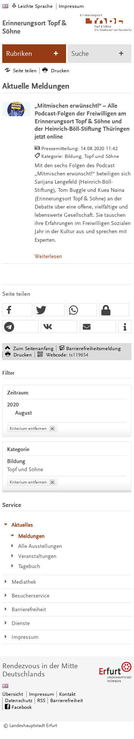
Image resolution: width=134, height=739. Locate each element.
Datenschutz (18, 700)
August (23, 413)
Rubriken (19, 54)
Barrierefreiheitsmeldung (93, 348)
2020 (13, 405)
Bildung (16, 461)
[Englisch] (5, 6)
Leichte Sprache (35, 6)
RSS (41, 700)
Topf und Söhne (25, 469)
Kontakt (67, 694)
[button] (17, 310)
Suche (80, 54)
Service (11, 505)
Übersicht (12, 694)
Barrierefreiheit (66, 700)
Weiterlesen (48, 256)
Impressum (71, 6)
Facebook (22, 707)
